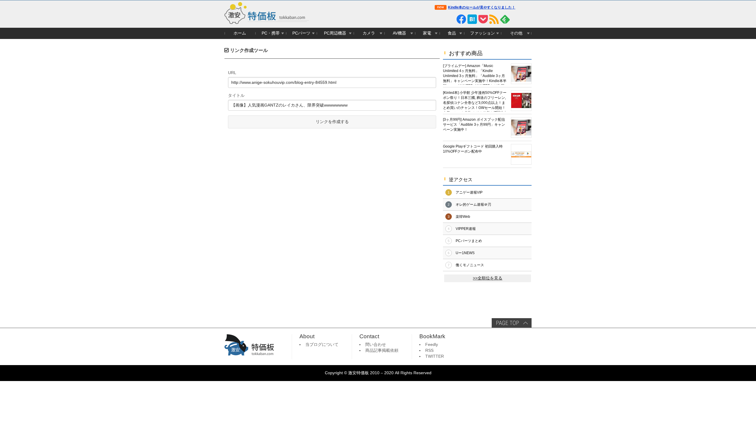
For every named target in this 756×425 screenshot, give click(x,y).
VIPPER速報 (466, 229)
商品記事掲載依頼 (381, 350)
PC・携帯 (271, 33)
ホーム (240, 33)
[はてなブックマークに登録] (472, 19)
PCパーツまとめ (469, 241)
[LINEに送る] (450, 19)
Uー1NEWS (465, 253)
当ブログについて (321, 344)
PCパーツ (301, 33)
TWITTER (434, 356)
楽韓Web (463, 217)
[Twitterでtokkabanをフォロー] (439, 19)
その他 (516, 33)
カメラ (369, 33)
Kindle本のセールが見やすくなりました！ (481, 7)
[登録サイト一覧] (516, 19)
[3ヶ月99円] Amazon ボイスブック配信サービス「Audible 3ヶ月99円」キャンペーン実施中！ (474, 124)
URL (232, 72)
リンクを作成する (332, 122)
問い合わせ (375, 344)
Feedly (431, 344)
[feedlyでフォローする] (505, 19)
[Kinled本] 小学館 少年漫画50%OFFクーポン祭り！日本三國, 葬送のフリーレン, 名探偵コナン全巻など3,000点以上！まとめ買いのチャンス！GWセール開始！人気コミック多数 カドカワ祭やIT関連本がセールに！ (475, 101)
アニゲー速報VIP (469, 192)
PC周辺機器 (335, 33)
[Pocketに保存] (483, 19)
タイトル (236, 95)
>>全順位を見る (487, 278)
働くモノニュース (470, 265)
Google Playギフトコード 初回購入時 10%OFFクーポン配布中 (473, 148)
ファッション (482, 33)
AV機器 (399, 33)
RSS (429, 350)
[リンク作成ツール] (527, 19)
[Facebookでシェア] (461, 19)
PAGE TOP (512, 323)
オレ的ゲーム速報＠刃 (473, 204)
